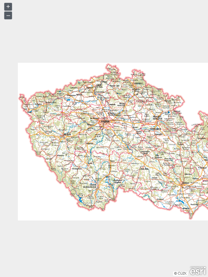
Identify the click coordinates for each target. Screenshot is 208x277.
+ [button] (8, 6)
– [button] (8, 15)
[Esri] (198, 271)
